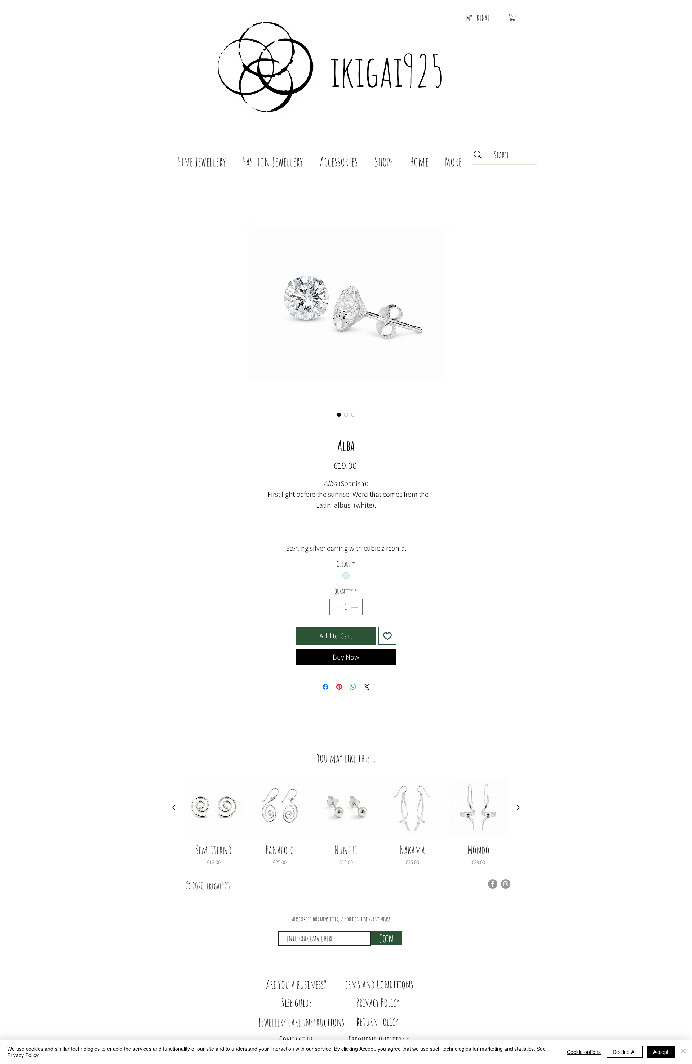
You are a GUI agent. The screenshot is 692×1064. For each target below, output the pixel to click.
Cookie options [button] (584, 1051)
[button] (512, 17)
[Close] (683, 1051)
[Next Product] (518, 807)
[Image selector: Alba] (338, 414)
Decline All (624, 1051)
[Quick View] (213, 807)
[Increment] (355, 607)
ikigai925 (387, 70)
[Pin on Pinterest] (339, 687)
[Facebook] (492, 884)
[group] (346, 822)
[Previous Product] (173, 807)
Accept (661, 1051)
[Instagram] (505, 884)
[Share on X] (366, 687)
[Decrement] (337, 607)
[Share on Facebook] (325, 687)
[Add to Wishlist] (387, 636)
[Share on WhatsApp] (353, 687)
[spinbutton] (346, 607)
